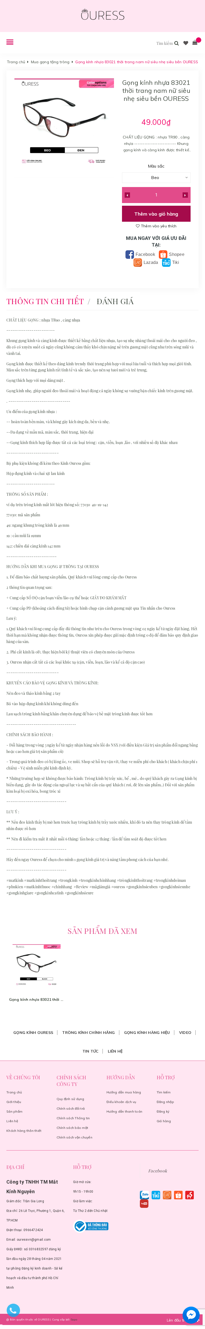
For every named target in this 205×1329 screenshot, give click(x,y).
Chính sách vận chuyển (74, 1137)
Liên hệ (115, 1051)
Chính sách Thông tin (73, 1118)
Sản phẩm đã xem (102, 931)
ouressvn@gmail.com (34, 1239)
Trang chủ (14, 1092)
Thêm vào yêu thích (158, 226)
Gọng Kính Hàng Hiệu (147, 1032)
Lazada (150, 262)
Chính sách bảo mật (72, 1128)
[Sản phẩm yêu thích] (186, 43)
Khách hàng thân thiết (23, 1131)
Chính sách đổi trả (71, 1108)
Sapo (74, 1319)
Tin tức (90, 1051)
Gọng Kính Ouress (33, 1032)
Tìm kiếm (164, 1092)
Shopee (176, 254)
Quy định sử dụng (70, 1099)
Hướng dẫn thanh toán (124, 1111)
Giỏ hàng (164, 1121)
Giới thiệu (13, 1102)
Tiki (175, 262)
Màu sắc (156, 166)
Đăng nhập (165, 1102)
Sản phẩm (14, 1111)
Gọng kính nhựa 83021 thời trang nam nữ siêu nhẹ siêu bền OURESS (36, 999)
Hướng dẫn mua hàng (124, 1092)
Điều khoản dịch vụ (121, 1102)
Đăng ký (163, 1111)
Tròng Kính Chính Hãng (88, 1032)
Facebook (145, 254)
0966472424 (33, 1230)
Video (185, 1032)
